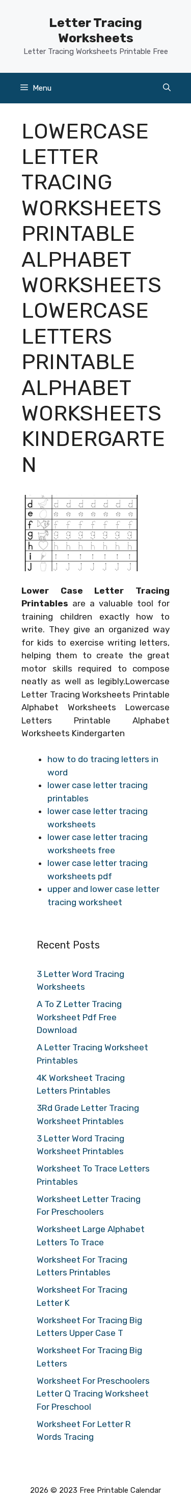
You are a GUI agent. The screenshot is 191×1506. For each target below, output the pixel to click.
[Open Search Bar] (167, 88)
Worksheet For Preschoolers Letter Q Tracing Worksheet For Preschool (93, 1394)
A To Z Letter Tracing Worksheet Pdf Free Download (79, 1017)
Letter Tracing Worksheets (95, 30)
